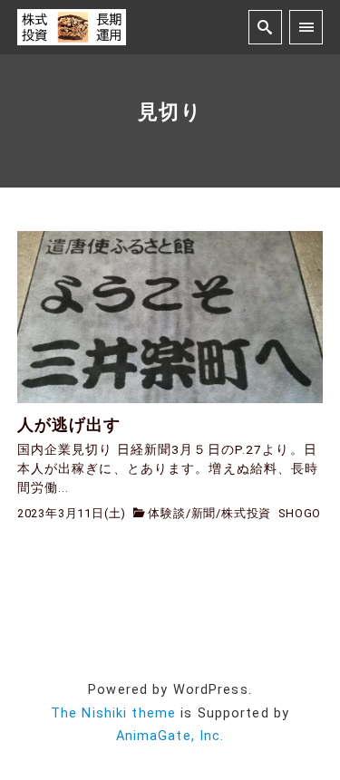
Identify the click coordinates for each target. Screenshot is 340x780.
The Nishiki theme (113, 713)
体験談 (166, 513)
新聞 (204, 513)
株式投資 (246, 513)
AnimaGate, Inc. (170, 736)
